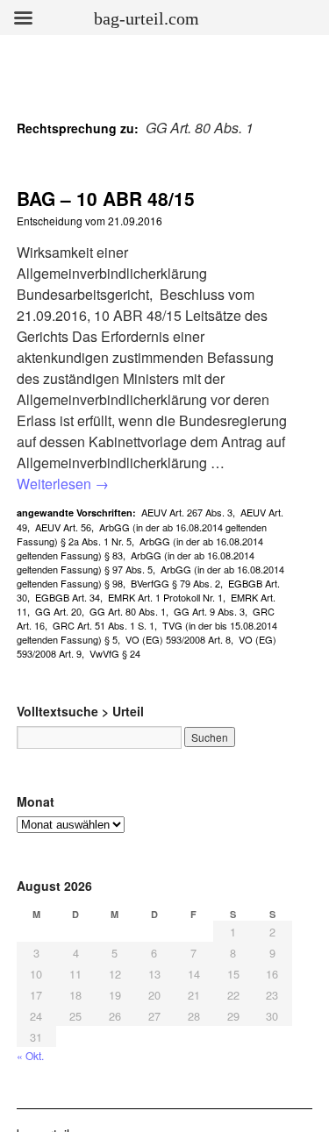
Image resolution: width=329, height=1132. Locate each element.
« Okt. (30, 1055)
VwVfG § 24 (114, 653)
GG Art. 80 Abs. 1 (127, 611)
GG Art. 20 (58, 611)
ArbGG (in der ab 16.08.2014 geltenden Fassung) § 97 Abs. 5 (135, 562)
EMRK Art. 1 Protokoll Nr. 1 (165, 597)
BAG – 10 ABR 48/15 (106, 198)
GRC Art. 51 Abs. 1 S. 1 (103, 625)
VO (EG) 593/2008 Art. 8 (178, 639)
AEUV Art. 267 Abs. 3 (186, 512)
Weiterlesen (63, 483)
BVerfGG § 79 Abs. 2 (175, 583)
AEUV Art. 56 (63, 527)
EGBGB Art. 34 (67, 597)
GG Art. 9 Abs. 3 (209, 611)
